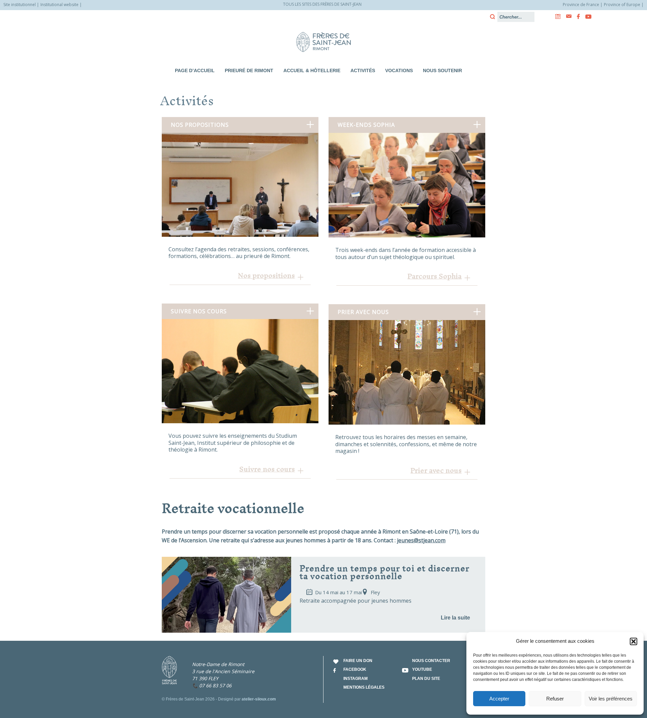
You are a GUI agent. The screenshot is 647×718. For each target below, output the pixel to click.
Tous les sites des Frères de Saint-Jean (322, 4)
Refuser (555, 698)
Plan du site (426, 678)
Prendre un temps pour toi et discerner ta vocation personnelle (384, 571)
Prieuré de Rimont (249, 70)
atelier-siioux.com (259, 699)
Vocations (399, 70)
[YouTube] (586, 16)
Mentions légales (363, 687)
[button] (633, 641)
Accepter (499, 698)
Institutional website (59, 4)
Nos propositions (266, 275)
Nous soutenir (442, 70)
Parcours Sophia (434, 276)
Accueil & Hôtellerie (311, 70)
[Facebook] (576, 16)
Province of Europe (622, 4)
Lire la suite (455, 618)
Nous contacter (431, 660)
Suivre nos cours (267, 469)
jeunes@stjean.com (421, 540)
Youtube (422, 669)
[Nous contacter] (567, 16)
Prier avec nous (436, 470)
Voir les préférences (611, 698)
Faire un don (357, 660)
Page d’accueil (195, 70)
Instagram (355, 678)
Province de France (581, 4)
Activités (362, 70)
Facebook (354, 669)
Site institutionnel (19, 4)
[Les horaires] (556, 16)
